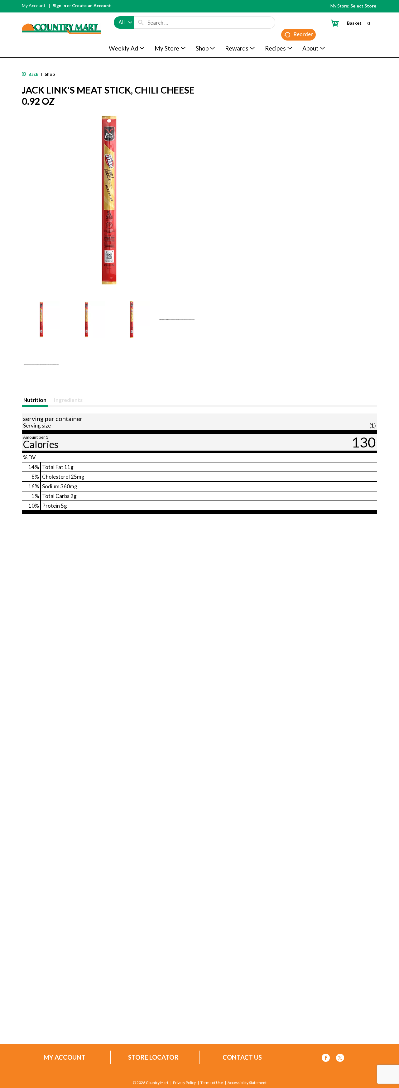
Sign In (59, 5)
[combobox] (124, 22)
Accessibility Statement (247, 1083)
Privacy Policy (184, 1083)
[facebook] (326, 1059)
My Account (34, 5)
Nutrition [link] (34, 400)
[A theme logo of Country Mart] (61, 17)
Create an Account (91, 5)
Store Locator (153, 1057)
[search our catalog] (141, 22)
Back (32, 74)
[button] (41, 319)
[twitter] (340, 1059)
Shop (50, 74)
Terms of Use (211, 1083)
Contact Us (242, 1057)
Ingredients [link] (68, 400)
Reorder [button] (303, 34)
